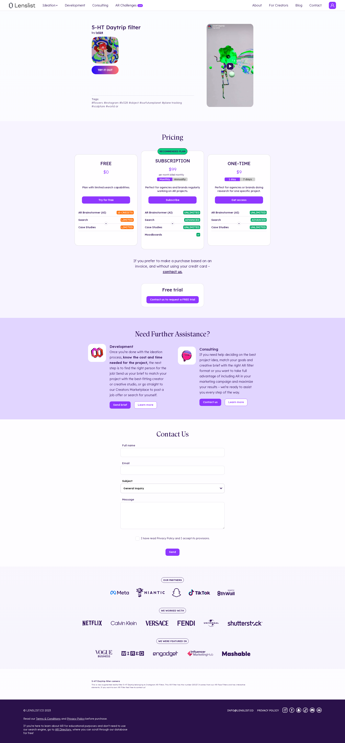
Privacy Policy (76, 718)
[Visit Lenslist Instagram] (285, 710)
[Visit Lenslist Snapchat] (298, 710)
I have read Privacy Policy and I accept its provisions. (175, 538)
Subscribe (172, 200)
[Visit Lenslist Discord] (312, 710)
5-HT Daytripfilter (116, 27)
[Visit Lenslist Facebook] (291, 710)
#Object (134, 102)
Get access (239, 200)
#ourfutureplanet (150, 102)
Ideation (49, 5)
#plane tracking (172, 102)
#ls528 (123, 102)
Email (126, 463)
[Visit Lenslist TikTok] (305, 710)
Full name (128, 445)
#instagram (111, 102)
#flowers (97, 102)
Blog (298, 5)
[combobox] (172, 488)
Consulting (100, 5)
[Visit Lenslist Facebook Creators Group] (319, 710)
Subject (127, 481)
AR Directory (63, 729)
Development (75, 5)
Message (128, 499)
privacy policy (268, 710)
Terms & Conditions (48, 718)
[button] (221, 488)
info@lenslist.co (240, 710)
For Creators (278, 5)
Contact (315, 5)
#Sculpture (98, 106)
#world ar (112, 106)
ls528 (99, 32)
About (257, 5)
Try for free (106, 200)
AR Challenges (126, 5)
